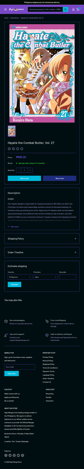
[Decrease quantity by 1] (18, 170)
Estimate (14, 284)
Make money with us (12, 394)
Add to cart (24, 178)
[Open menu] (5, 9)
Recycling (49, 394)
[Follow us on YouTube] (18, 455)
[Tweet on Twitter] (17, 148)
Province (37, 272)
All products (15, 18)
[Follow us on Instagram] (14, 455)
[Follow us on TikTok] (22, 455)
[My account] (73, 9)
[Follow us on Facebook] (5, 455)
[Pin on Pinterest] (13, 148)
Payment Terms (49, 371)
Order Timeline (48, 378)
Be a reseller (9, 401)
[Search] (65, 9)
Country (11, 272)
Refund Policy (48, 361)
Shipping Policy (48, 364)
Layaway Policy (48, 375)
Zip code (62, 272)
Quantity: (11, 170)
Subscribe (12, 373)
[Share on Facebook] (9, 148)
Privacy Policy (48, 357)
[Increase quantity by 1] (30, 170)
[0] (77, 9)
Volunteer (49, 401)
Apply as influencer (11, 397)
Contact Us (47, 382)
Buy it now (60, 178)
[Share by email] (21, 148)
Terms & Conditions (50, 368)
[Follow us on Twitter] (10, 455)
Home (6, 18)
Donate (48, 397)
